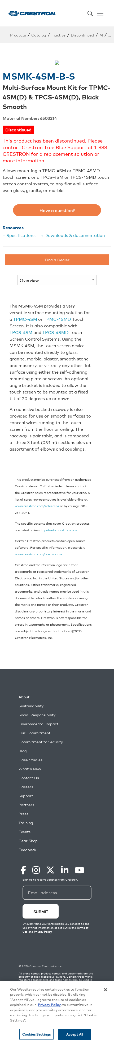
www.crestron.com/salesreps (37, 505)
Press (23, 814)
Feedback (27, 850)
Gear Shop (28, 841)
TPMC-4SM (25, 319)
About (24, 697)
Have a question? (57, 210)
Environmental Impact (38, 724)
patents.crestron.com (60, 530)
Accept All (74, 1034)
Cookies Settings (36, 1034)
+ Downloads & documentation (73, 235)
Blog (23, 751)
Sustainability (31, 706)
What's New (30, 769)
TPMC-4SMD (57, 319)
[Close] (105, 990)
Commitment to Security (41, 742)
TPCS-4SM (21, 332)
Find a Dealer (57, 259)
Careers (26, 787)
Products (18, 34)
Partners (26, 805)
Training (26, 823)
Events (24, 832)
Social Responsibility (37, 715)
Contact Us (29, 778)
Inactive (58, 34)
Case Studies (30, 760)
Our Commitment (34, 733)
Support (26, 796)
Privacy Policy (49, 1004)
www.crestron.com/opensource (38, 554)
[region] (57, 1012)
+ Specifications (19, 235)
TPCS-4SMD (55, 332)
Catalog (38, 34)
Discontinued (82, 34)
